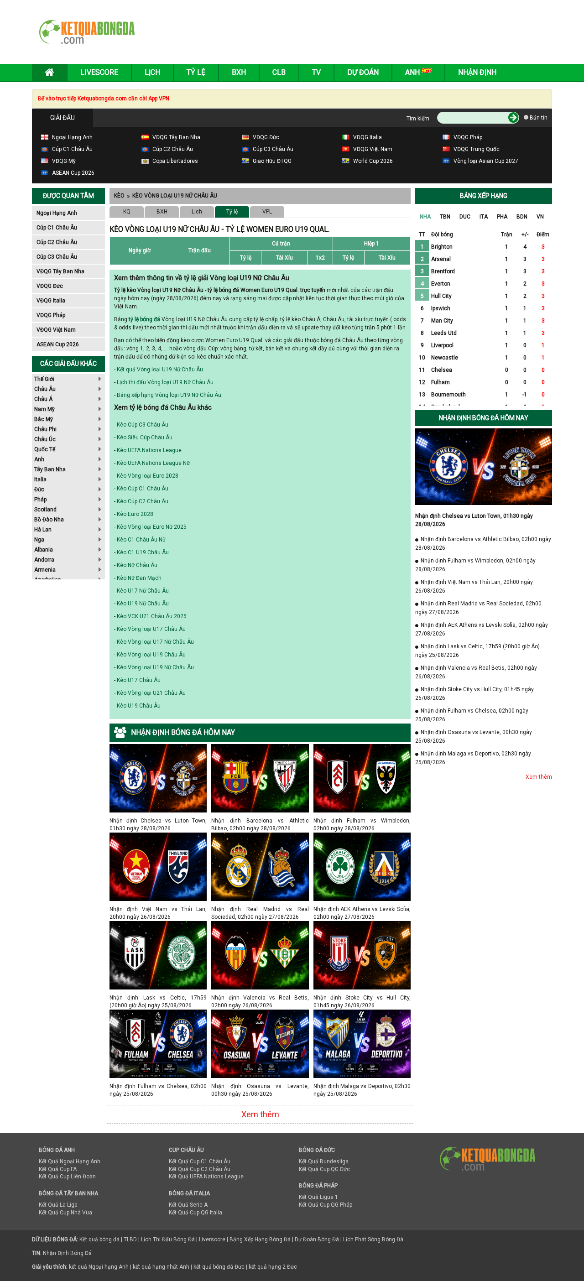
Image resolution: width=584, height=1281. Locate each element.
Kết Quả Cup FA (58, 1169)
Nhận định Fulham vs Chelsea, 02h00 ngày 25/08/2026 (158, 1086)
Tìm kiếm (418, 118)
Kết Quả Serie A (188, 1205)
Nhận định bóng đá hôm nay (483, 418)
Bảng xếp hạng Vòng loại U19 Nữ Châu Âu (169, 395)
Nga (39, 539)
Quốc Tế (44, 449)
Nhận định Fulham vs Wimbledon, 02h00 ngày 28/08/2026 (362, 820)
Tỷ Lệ (196, 72)
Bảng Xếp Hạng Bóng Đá (260, 1239)
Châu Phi (45, 429)
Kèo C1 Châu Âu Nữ (141, 539)
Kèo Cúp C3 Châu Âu (142, 425)
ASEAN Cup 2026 (57, 344)
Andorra (44, 560)
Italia (40, 479)
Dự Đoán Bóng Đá (317, 1239)
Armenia (45, 570)
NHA (425, 217)
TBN (445, 217)
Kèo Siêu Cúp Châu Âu (144, 437)
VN (540, 217)
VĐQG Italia (50, 300)
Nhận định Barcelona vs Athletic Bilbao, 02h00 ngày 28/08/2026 (259, 820)
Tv (316, 72)
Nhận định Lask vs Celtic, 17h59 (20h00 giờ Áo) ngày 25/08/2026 (158, 997)
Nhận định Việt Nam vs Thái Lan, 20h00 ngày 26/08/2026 (158, 909)
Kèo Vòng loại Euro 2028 (147, 476)
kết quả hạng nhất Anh (161, 1267)
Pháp (40, 499)
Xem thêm (260, 1114)
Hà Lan (43, 529)
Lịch (152, 72)
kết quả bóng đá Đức (219, 1267)
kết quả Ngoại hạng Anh (99, 1267)
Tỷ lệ (232, 211)
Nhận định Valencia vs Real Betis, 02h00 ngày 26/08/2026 (259, 997)
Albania (43, 550)
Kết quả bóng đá (99, 1239)
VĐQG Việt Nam (56, 330)
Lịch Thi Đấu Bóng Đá (168, 1239)
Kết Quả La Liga (58, 1205)
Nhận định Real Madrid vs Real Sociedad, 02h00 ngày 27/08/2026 (259, 909)
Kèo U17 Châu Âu (139, 680)
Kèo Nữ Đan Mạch (139, 578)
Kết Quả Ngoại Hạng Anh (69, 1161)
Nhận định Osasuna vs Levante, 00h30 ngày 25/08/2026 (259, 1086)
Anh (39, 459)
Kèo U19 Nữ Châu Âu (143, 603)
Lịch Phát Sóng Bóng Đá (373, 1239)
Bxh (239, 72)
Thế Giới (44, 379)
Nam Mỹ (44, 409)
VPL (267, 211)
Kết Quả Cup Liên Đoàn (67, 1176)
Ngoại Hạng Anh (56, 213)
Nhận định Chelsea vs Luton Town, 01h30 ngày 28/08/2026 (158, 820)
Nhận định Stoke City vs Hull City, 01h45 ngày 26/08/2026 (362, 997)
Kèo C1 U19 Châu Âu (143, 552)
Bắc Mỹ (43, 419)
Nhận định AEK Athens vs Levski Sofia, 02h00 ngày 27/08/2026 (362, 909)
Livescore (99, 72)
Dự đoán (363, 72)
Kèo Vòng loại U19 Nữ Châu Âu (174, 196)
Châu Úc (45, 439)
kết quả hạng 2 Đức (273, 1267)
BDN (521, 217)
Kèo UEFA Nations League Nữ (153, 463)
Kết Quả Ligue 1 (318, 1197)
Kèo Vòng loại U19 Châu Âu (151, 654)
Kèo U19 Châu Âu (139, 706)
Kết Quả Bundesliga (324, 1161)
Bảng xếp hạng (483, 195)
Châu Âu (45, 389)
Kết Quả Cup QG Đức (324, 1169)
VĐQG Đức (49, 286)
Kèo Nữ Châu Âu (137, 565)
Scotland (45, 509)
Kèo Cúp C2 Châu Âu (142, 501)
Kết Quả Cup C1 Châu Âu (199, 1161)
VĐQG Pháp (50, 315)
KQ (126, 211)
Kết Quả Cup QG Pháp (325, 1205)
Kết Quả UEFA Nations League (206, 1176)
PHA (502, 217)
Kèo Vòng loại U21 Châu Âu (151, 693)
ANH (413, 72)
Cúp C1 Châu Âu (56, 227)
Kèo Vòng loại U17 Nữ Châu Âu (155, 642)
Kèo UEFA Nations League (149, 450)
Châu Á (43, 399)
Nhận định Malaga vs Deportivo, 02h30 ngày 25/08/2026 (362, 1086)
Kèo (119, 196)
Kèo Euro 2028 (135, 514)
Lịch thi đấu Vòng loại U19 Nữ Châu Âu (165, 382)
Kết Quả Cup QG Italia (195, 1212)
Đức (39, 489)
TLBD (130, 1239)
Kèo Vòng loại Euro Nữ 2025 (152, 527)
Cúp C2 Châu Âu (56, 242)
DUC (464, 217)
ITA (484, 217)
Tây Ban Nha (50, 469)
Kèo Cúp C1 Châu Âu (142, 488)
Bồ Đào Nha (49, 519)
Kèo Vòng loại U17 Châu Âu (151, 629)
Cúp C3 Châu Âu (56, 257)
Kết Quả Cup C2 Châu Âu (199, 1169)
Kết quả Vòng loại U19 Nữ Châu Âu (160, 369)
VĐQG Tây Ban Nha (60, 271)
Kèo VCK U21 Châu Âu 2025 (152, 616)
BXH (161, 211)
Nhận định (477, 72)
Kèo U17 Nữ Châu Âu (143, 591)
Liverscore (212, 1239)
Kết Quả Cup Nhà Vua (65, 1212)
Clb (279, 72)
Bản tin (538, 118)
